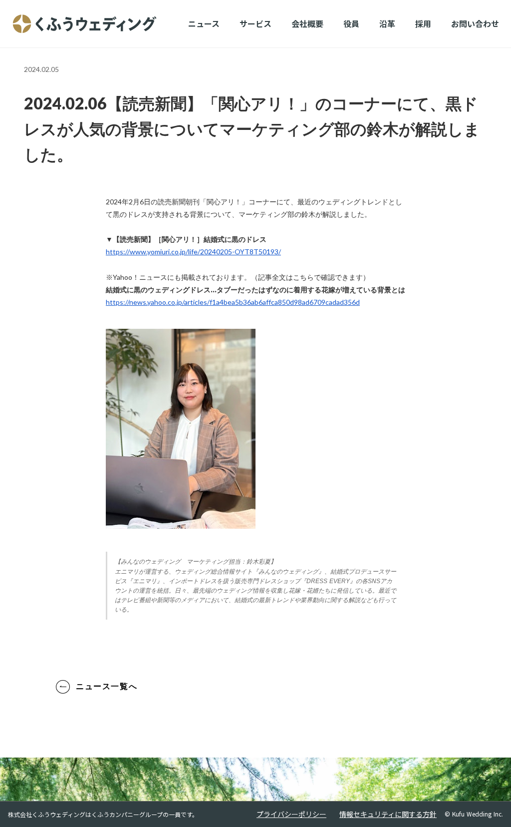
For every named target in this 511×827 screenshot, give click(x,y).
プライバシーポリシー (291, 814)
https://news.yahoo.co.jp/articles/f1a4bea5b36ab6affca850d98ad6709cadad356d (233, 302)
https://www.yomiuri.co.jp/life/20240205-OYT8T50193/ (193, 251)
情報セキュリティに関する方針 (388, 814)
